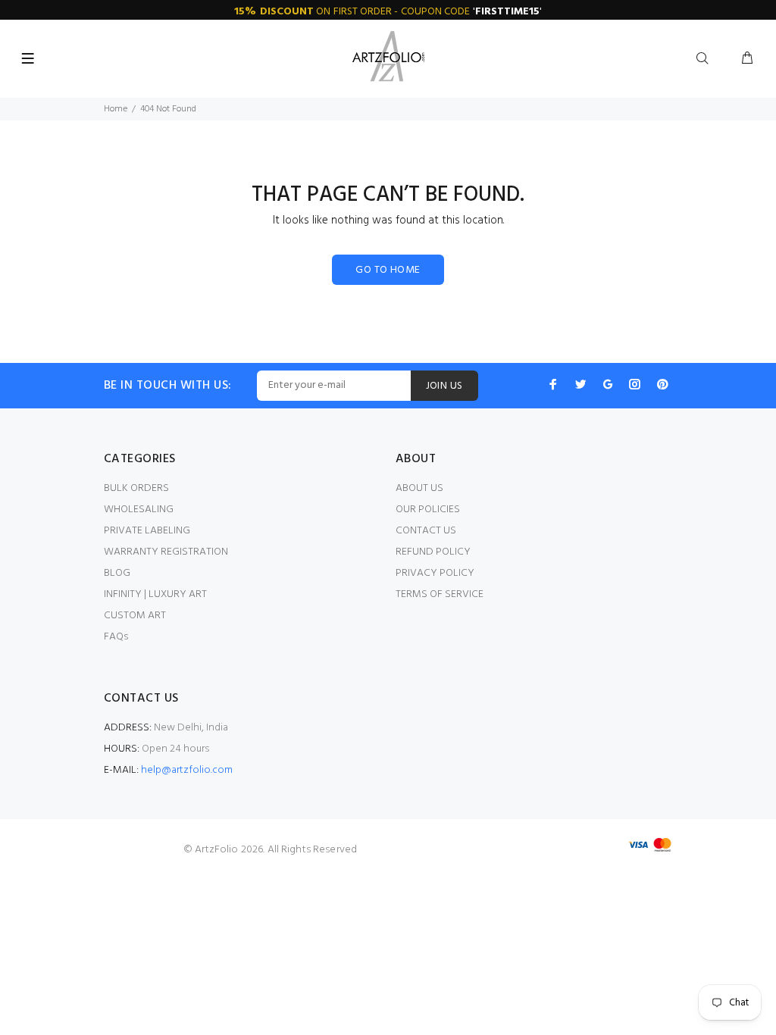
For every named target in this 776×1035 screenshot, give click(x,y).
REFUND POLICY (433, 552)
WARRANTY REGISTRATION (166, 552)
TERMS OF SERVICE (439, 594)
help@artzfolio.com (187, 770)
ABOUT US (419, 488)
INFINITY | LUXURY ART (155, 594)
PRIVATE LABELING (147, 530)
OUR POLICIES (428, 509)
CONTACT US (426, 530)
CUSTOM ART (135, 615)
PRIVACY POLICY (435, 573)
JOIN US (444, 386)
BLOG (117, 573)
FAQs (116, 637)
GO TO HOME (387, 270)
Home (115, 109)
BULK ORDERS (136, 488)
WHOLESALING (139, 509)
